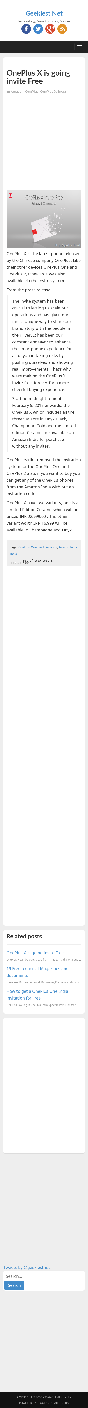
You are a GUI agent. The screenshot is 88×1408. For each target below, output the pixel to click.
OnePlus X (48, 91)
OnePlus (31, 91)
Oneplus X (38, 547)
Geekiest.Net (44, 13)
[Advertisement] (44, 143)
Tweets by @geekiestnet (26, 1267)
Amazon (17, 91)
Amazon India (67, 547)
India (62, 91)
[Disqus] (44, 1085)
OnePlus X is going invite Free (35, 952)
